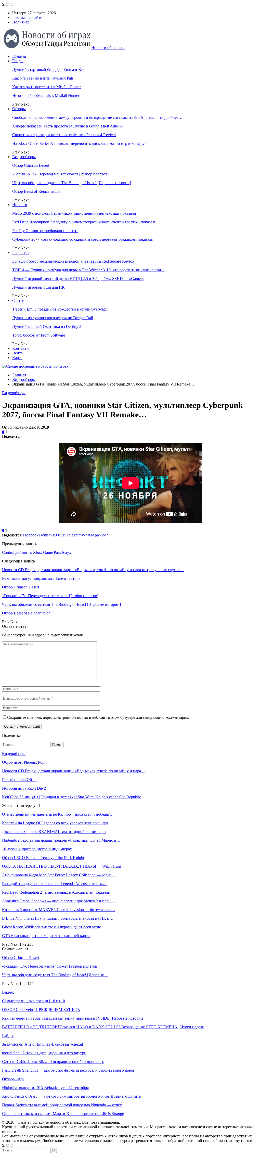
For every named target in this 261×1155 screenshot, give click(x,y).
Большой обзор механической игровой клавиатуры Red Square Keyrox (73, 261)
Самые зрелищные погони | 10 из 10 (33, 1001)
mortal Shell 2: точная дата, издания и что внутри (44, 1053)
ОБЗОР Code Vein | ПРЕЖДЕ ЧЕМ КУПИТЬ (41, 1009)
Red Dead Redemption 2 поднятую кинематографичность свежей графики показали (84, 222)
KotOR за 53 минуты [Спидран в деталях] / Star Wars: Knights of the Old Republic (71, 797)
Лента (17, 353)
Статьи (18, 300)
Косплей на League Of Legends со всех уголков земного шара (55, 823)
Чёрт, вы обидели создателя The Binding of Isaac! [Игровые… (55, 975)
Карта (17, 357)
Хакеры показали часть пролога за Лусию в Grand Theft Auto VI (67, 126)
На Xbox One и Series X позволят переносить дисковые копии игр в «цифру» (79, 143)
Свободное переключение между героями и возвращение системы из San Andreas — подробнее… (97, 117)
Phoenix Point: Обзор (19, 779)
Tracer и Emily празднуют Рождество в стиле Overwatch (60, 309)
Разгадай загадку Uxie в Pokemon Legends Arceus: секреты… (54, 883)
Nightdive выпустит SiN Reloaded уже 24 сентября (45, 1087)
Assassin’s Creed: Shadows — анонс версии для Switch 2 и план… (58, 901)
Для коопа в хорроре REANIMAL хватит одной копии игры (54, 831)
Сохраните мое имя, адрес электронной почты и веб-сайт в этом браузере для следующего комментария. (98, 717)
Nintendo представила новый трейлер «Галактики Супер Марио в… (61, 840)
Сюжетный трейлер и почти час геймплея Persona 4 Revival (64, 135)
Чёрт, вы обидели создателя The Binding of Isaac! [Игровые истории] (71, 183)
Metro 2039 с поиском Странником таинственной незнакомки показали (74, 213)
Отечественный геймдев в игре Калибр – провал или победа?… (58, 814)
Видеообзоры (24, 157)
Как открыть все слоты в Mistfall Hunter (46, 87)
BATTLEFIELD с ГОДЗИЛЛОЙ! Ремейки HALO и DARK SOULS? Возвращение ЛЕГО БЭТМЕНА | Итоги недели (103, 1027)
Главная (19, 56)
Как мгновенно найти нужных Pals (42, 78)
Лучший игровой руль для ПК (38, 287)
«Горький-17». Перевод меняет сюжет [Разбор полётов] (60, 174)
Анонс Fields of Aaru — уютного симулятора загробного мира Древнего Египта (71, 1096)
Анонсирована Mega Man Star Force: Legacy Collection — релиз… (58, 875)
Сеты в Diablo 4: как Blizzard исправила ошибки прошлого (53, 1061)
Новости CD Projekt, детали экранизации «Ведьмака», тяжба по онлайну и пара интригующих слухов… (93, 570)
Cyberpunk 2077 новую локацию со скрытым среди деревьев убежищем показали (82, 239)
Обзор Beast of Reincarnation (36, 191)
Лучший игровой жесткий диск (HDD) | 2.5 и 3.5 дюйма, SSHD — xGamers (77, 278)
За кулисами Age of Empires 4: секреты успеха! (42, 1044)
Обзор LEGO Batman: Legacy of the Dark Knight (43, 857)
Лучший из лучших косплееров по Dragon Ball (52, 318)
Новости (19, 204)
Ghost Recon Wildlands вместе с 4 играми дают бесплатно (51, 927)
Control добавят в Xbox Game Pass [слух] (37, 552)
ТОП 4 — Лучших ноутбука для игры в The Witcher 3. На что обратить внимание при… (88, 270)
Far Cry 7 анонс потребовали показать (45, 230)
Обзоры (19, 109)
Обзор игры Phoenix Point (24, 762)
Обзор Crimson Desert (30, 165)
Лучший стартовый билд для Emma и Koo (48, 69)
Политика (21, 22)
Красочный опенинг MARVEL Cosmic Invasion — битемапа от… (58, 909)
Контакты (20, 348)
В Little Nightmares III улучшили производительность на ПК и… (57, 918)
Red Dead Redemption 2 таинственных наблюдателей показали (56, 892)
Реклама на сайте (27, 17)
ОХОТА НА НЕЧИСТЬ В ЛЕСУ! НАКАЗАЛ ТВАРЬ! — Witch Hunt (61, 866)
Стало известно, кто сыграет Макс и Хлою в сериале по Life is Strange (63, 1113)
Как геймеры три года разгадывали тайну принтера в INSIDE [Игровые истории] (73, 1018)
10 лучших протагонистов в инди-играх (37, 849)
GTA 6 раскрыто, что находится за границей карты (46, 935)
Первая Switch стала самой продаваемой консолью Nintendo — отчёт (62, 1105)
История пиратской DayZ (24, 788)
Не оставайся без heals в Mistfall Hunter (45, 95)
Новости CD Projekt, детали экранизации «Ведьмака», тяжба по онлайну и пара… (73, 771)
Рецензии (20, 252)
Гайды (17, 61)
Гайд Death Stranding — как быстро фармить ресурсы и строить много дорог (68, 1070)
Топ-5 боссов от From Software (38, 335)
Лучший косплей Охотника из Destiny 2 (46, 326)
